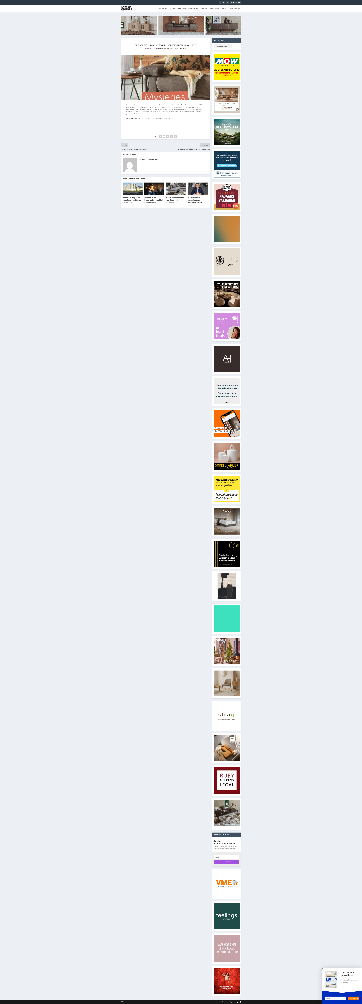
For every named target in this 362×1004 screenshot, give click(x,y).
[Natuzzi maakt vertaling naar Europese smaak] (198, 193)
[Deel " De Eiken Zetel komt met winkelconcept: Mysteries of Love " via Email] (171, 141)
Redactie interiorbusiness (161, 53)
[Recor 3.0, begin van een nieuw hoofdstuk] (133, 193)
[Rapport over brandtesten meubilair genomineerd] (154, 193)
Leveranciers (235, 10)
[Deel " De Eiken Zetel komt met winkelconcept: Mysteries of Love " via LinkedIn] (168, 141)
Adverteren (214, 10)
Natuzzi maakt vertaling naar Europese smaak (195, 204)
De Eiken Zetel (180, 110)
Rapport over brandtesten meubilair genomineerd (154, 204)
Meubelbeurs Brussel (136, 123)
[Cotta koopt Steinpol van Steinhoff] (176, 193)
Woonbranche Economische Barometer (184, 10)
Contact (225, 10)
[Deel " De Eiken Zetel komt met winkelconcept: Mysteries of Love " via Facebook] (160, 141)
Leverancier (183, 53)
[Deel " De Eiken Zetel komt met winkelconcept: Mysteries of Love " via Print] (175, 141)
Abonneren (163, 10)
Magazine (204, 10)
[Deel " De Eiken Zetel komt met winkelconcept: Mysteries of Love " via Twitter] (164, 141)
